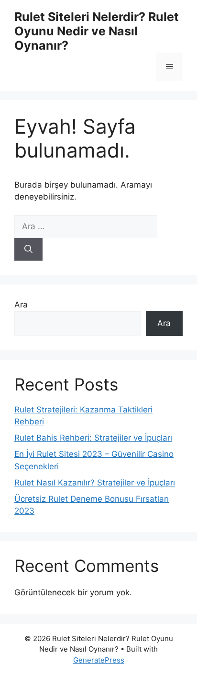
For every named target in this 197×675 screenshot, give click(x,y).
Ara (21, 304)
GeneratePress (98, 659)
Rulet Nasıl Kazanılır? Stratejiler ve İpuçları (94, 482)
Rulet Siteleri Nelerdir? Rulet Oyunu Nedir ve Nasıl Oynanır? (96, 31)
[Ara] (28, 249)
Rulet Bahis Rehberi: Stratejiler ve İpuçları (93, 438)
